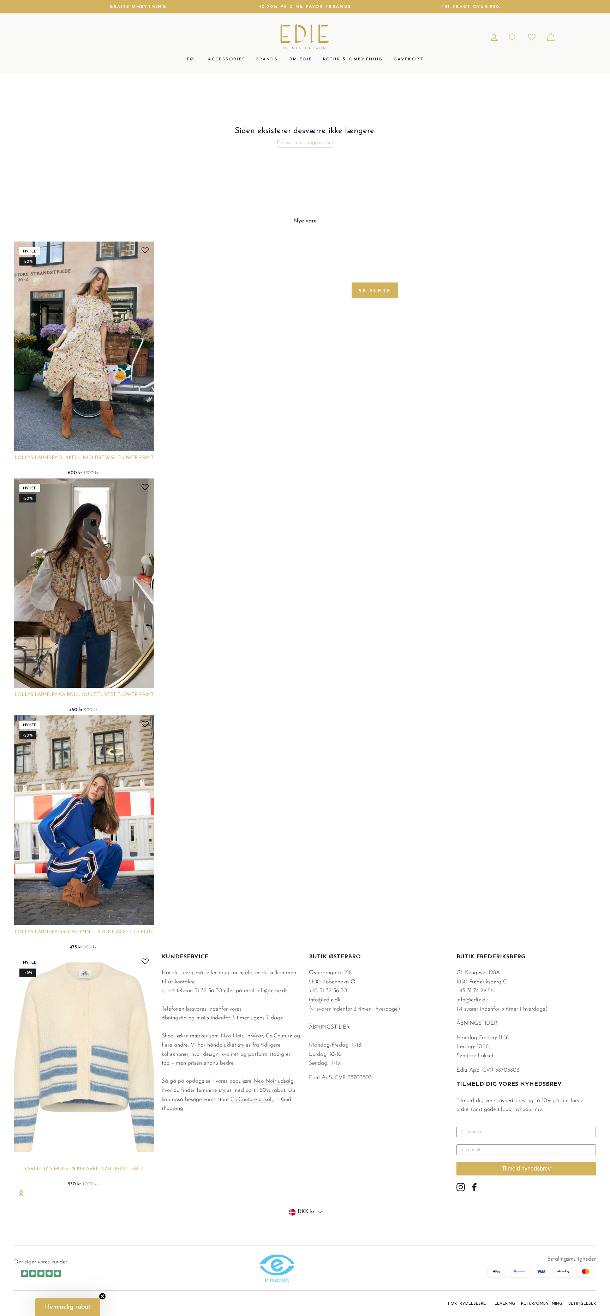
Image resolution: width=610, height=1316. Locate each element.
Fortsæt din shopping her (305, 142)
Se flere (375, 291)
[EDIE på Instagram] (460, 1187)
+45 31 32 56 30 (328, 991)
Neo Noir (232, 1036)
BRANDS (267, 59)
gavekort (409, 59)
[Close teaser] (102, 1296)
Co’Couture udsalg (253, 1099)
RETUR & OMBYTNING (353, 59)
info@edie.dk (272, 991)
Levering (505, 1304)
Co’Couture (279, 1036)
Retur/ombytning (541, 1304)
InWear (254, 1036)
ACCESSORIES (226, 59)
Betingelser (582, 1304)
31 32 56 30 (208, 991)
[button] (67, 1307)
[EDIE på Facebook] (474, 1187)
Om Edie (300, 59)
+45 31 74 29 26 (475, 991)
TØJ (191, 59)
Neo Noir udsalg (273, 1081)
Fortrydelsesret (468, 1304)
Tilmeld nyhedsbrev (526, 1169)
